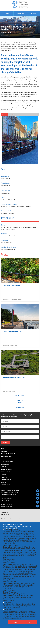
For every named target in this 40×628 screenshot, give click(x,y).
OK (29, 622)
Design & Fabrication (6, 456)
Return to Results (20, 401)
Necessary (12, 530)
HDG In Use (4, 459)
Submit (5, 442)
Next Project (20, 407)
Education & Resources (7, 461)
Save (15, 622)
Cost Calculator (5, 472)
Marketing (8, 609)
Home (2, 448)
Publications (4, 477)
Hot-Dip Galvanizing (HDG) (8, 454)
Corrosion (4, 451)
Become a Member (5, 485)
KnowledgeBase (5, 464)
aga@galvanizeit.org (6, 506)
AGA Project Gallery (6, 480)
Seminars (3, 474)
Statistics (8, 602)
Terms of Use (4, 512)
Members (3, 482)
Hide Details (5, 623)
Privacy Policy (5, 515)
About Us (3, 467)
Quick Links (21, 13)
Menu (7, 13)
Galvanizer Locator (6, 469)
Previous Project (20, 395)
